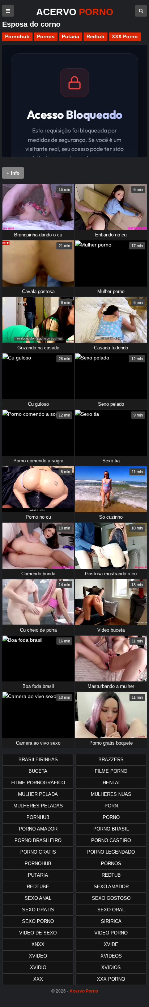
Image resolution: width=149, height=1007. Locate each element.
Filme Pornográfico (38, 782)
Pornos (46, 36)
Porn (111, 805)
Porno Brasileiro (37, 840)
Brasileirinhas (38, 759)
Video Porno (111, 933)
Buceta (38, 771)
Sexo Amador (111, 886)
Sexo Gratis (38, 909)
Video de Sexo (38, 933)
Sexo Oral (111, 909)
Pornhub (38, 817)
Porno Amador (38, 829)
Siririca (111, 921)
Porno (111, 817)
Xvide (111, 944)
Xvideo (38, 956)
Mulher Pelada (38, 794)
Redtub (95, 36)
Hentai (111, 782)
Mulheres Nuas (111, 794)
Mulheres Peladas (38, 805)
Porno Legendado (111, 852)
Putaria (70, 36)
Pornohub (17, 36)
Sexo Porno (38, 921)
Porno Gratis (38, 852)
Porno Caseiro (111, 840)
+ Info (13, 173)
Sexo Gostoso (111, 898)
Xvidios (111, 967)
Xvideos (111, 956)
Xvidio (38, 967)
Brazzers (111, 759)
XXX (38, 979)
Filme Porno (111, 771)
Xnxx (37, 944)
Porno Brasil (111, 829)
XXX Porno (125, 36)
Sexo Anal (38, 898)
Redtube (38, 886)
